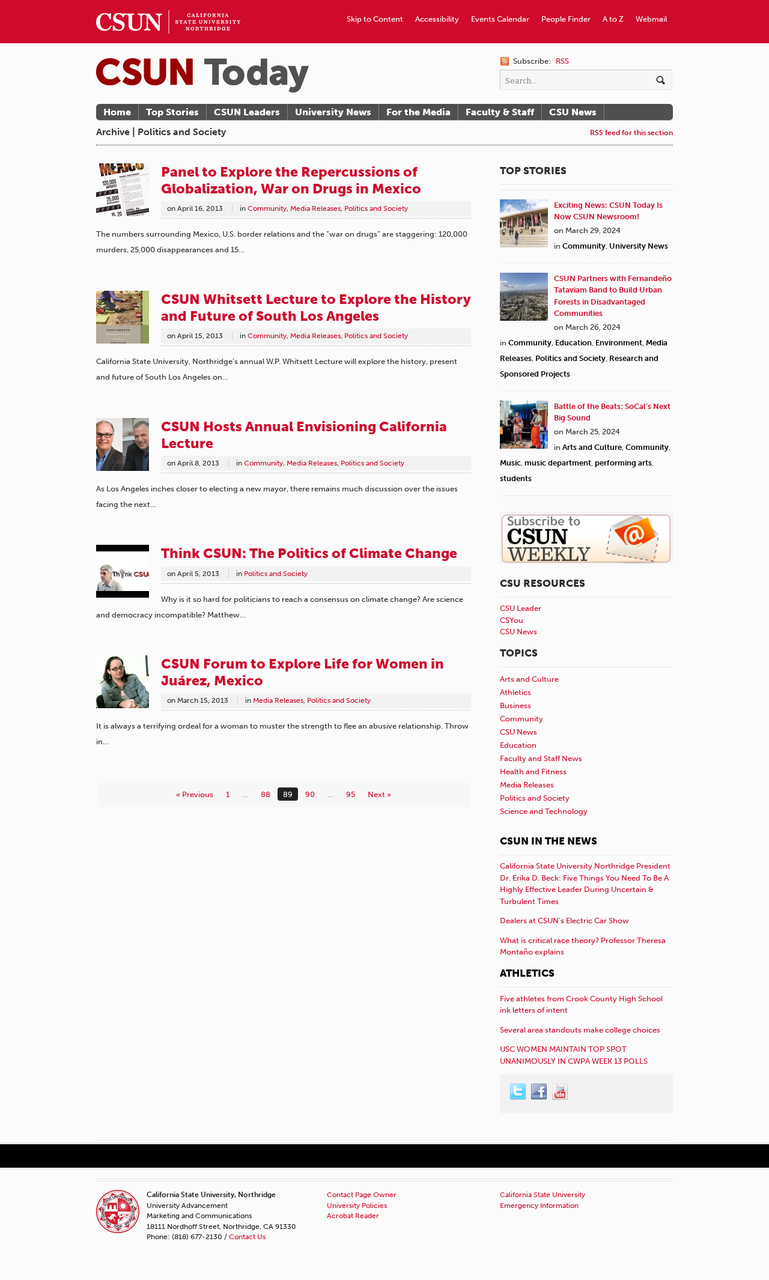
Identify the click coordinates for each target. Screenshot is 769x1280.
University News (333, 112)
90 (310, 794)
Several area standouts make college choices (580, 1029)
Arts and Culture (592, 447)
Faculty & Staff (500, 112)
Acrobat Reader (353, 1216)
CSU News (573, 112)
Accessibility (437, 18)
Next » (379, 794)
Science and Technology (544, 811)
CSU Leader (520, 608)
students (516, 478)
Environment (618, 342)
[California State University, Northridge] (202, 75)
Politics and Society (376, 208)
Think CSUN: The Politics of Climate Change (309, 553)
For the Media (418, 112)
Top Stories (172, 112)
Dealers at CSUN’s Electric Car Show (564, 920)
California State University (542, 1195)
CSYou (511, 620)
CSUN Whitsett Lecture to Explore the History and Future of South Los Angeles (316, 307)
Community (267, 208)
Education (573, 342)
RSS (562, 60)
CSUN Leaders (247, 112)
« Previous (194, 794)
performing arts (623, 462)
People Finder (566, 18)
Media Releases (315, 208)
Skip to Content (375, 18)
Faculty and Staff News (541, 758)
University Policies (357, 1205)
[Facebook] (539, 1092)
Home (117, 112)
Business (515, 705)
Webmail (651, 18)
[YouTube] (560, 1092)
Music (510, 462)
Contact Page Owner (362, 1195)
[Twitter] (518, 1092)
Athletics (515, 692)
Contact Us (247, 1237)
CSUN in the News (548, 841)
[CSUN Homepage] (168, 5)
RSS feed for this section (631, 132)
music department (557, 462)
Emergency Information (539, 1205)
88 (265, 794)
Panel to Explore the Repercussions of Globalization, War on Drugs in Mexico (291, 180)
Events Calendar (500, 18)
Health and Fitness (533, 771)
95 (350, 794)
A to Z (613, 18)
